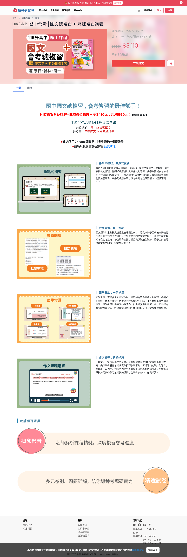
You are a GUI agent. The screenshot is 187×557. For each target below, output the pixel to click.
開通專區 (66, 10)
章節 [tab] (29, 87)
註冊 (170, 10)
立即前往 (117, 3)
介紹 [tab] (18, 87)
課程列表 (26, 18)
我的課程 (148, 10)
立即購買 (138, 63)
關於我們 (27, 525)
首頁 (15, 18)
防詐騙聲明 (83, 535)
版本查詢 (78, 10)
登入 (159, 10)
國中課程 (55, 10)
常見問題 (27, 528)
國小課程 (43, 10)
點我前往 (110, 146)
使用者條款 (83, 528)
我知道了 (153, 550)
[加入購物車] (170, 63)
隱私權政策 (138, 550)
